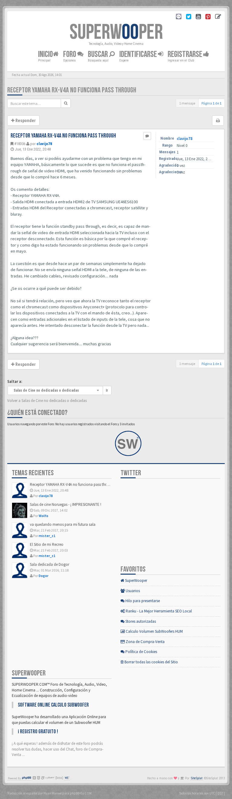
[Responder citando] (147, 136)
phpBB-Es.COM (81, 793)
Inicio (45, 54)
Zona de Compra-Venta (145, 641)
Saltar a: (14, 381)
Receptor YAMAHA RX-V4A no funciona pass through (71, 90)
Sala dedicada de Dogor (49, 564)
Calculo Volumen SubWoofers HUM (154, 631)
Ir (107, 390)
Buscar (98, 54)
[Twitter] (188, 17)
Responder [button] (25, 120)
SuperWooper (135, 580)
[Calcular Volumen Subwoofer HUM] (179, 17)
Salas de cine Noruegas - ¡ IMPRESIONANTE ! (65, 504)
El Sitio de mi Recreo (46, 544)
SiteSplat (196, 778)
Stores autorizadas (140, 621)
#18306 (19, 143)
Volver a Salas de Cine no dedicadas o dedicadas (47, 400)
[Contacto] (218, 17)
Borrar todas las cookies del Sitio (151, 662)
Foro (70, 54)
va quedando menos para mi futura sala (62, 524)
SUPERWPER (116, 32)
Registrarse (185, 54)
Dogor (43, 575)
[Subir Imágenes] (208, 17)
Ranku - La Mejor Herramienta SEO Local (158, 611)
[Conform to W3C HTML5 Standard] (67, 778)
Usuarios (132, 590)
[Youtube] (198, 17)
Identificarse (138, 54)
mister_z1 (47, 535)
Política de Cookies (140, 651)
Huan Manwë (53, 793)
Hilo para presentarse (142, 600)
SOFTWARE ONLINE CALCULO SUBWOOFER (53, 705)
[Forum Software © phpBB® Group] (26, 778)
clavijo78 (44, 143)
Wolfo (43, 515)
